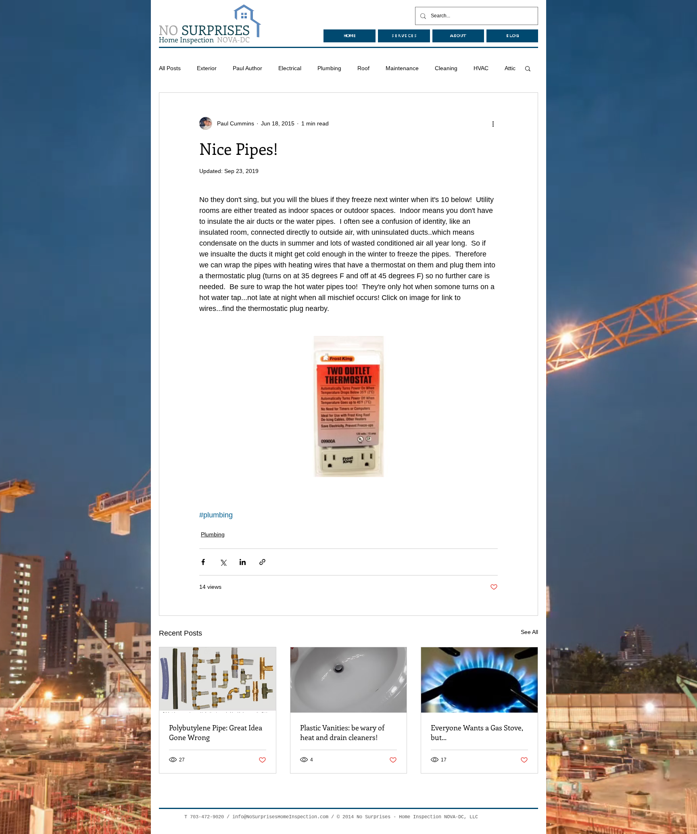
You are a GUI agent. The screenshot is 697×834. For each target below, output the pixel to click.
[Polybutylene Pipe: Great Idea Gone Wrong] (217, 680)
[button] (528, 68)
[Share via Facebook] (203, 562)
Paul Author (247, 68)
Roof (363, 68)
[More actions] (493, 123)
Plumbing (329, 68)
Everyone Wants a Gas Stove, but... (477, 732)
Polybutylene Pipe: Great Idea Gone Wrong (215, 732)
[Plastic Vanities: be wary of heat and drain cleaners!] (348, 680)
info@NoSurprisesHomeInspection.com (280, 817)
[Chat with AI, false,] (681, 818)
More (480, 68)
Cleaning (446, 68)
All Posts (170, 68)
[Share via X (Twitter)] (223, 562)
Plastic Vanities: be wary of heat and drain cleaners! (342, 732)
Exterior (207, 68)
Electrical (289, 68)
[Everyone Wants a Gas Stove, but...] (479, 680)
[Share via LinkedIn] (242, 562)
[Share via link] (262, 562)
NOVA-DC (204, 39)
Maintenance (402, 68)
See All (529, 632)
